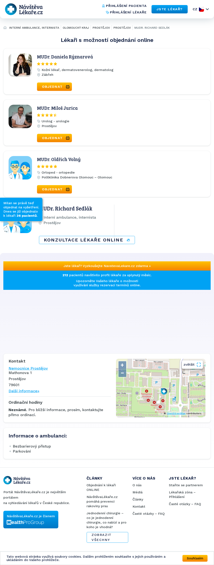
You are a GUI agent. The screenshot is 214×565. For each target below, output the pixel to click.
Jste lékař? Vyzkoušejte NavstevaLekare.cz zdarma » (107, 266)
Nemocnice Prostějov (28, 368)
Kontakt (138, 506)
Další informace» (24, 391)
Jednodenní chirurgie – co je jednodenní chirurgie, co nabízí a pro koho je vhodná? (106, 520)
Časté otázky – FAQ (148, 514)
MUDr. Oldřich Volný (59, 159)
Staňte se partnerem (186, 485)
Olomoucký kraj (76, 27)
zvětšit (189, 364)
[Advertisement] (107, 319)
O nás (136, 485)
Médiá (137, 492)
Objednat (52, 87)
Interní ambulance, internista (34, 27)
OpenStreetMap (176, 413)
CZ (195, 9)
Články (137, 499)
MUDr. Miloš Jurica (57, 108)
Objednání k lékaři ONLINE (101, 487)
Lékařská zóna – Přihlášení (182, 494)
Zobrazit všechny (102, 537)
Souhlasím (195, 558)
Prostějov (101, 27)
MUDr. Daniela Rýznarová (65, 56)
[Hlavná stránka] (5, 28)
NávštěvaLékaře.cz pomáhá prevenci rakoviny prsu (102, 501)
